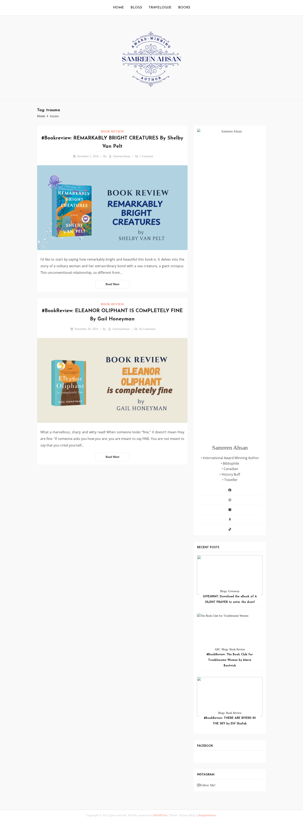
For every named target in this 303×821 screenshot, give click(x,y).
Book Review (112, 131)
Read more (112, 284)
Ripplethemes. (208, 815)
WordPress (160, 815)
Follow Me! (207, 785)
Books (184, 7)
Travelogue (160, 7)
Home (118, 7)
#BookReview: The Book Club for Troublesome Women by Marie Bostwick (230, 660)
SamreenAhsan (121, 156)
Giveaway (234, 591)
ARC (217, 649)
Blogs (136, 7)
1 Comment (146, 156)
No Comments (147, 329)
